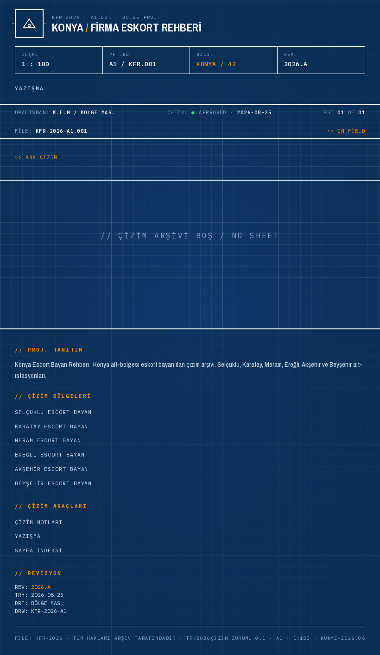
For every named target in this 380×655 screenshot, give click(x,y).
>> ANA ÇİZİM (36, 157)
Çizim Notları (39, 522)
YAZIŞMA (29, 88)
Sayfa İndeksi (39, 550)
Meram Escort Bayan (48, 440)
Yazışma (27, 535)
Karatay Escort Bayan (51, 426)
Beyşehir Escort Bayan (53, 483)
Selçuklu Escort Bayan (53, 411)
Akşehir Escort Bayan (51, 468)
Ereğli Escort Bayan (49, 454)
